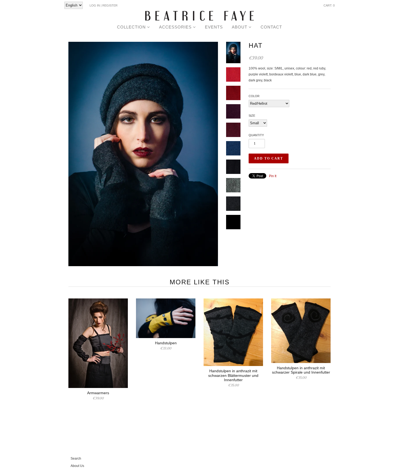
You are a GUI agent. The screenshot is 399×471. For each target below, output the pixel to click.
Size (252, 115)
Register (110, 5)
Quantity (256, 135)
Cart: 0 (329, 5)
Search (76, 458)
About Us (77, 466)
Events (214, 27)
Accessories (176, 27)
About (240, 27)
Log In (95, 5)
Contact (271, 27)
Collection (132, 27)
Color (254, 96)
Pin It (272, 176)
